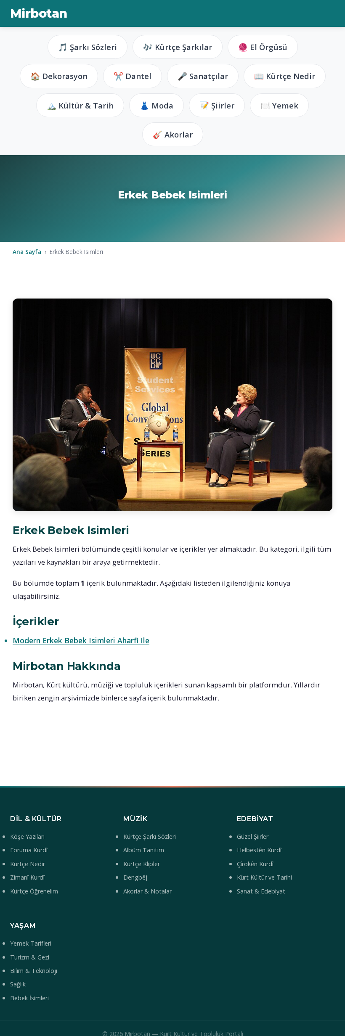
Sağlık (18, 984)
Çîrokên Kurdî (255, 864)
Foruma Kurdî (29, 850)
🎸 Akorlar (173, 134)
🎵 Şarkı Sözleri (87, 47)
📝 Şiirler (216, 105)
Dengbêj (135, 877)
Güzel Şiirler (252, 836)
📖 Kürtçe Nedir (284, 76)
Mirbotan (38, 13)
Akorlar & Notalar (147, 891)
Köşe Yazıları (27, 836)
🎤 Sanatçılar (203, 76)
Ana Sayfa (27, 252)
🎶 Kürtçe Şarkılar (177, 47)
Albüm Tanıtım (143, 850)
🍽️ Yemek (279, 105)
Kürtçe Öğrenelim (34, 891)
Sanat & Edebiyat (261, 891)
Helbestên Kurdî (259, 850)
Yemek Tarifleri (30, 943)
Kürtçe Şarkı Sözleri (149, 836)
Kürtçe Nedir (27, 864)
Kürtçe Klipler (141, 864)
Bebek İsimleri (29, 998)
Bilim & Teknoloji (33, 971)
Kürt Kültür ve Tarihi (264, 877)
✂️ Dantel (132, 76)
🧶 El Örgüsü (262, 47)
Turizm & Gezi (29, 957)
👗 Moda (156, 105)
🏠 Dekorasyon (59, 76)
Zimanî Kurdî (27, 877)
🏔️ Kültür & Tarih (80, 105)
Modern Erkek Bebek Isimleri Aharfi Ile (81, 640)
